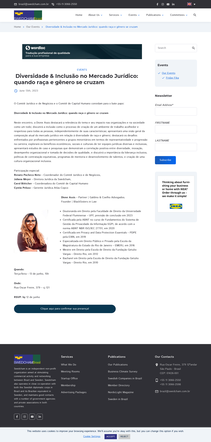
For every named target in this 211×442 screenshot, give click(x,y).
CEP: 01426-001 (169, 373)
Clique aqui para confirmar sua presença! (65, 309)
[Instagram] (25, 417)
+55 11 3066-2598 (170, 384)
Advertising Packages (73, 392)
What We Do (68, 365)
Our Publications (118, 365)
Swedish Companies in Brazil (125, 378)
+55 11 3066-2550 (170, 380)
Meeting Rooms (70, 372)
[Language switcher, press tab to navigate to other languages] (191, 4)
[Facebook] (17, 417)
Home (17, 27)
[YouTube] (32, 417)
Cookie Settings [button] (91, 436)
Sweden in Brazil (118, 399)
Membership (68, 385)
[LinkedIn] (40, 417)
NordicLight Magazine (121, 392)
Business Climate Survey (122, 372)
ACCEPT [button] (110, 436)
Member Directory (119, 385)
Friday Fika (172, 78)
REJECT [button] (124, 436)
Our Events (33, 27)
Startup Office (69, 378)
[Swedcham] (35, 359)
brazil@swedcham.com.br (175, 391)
